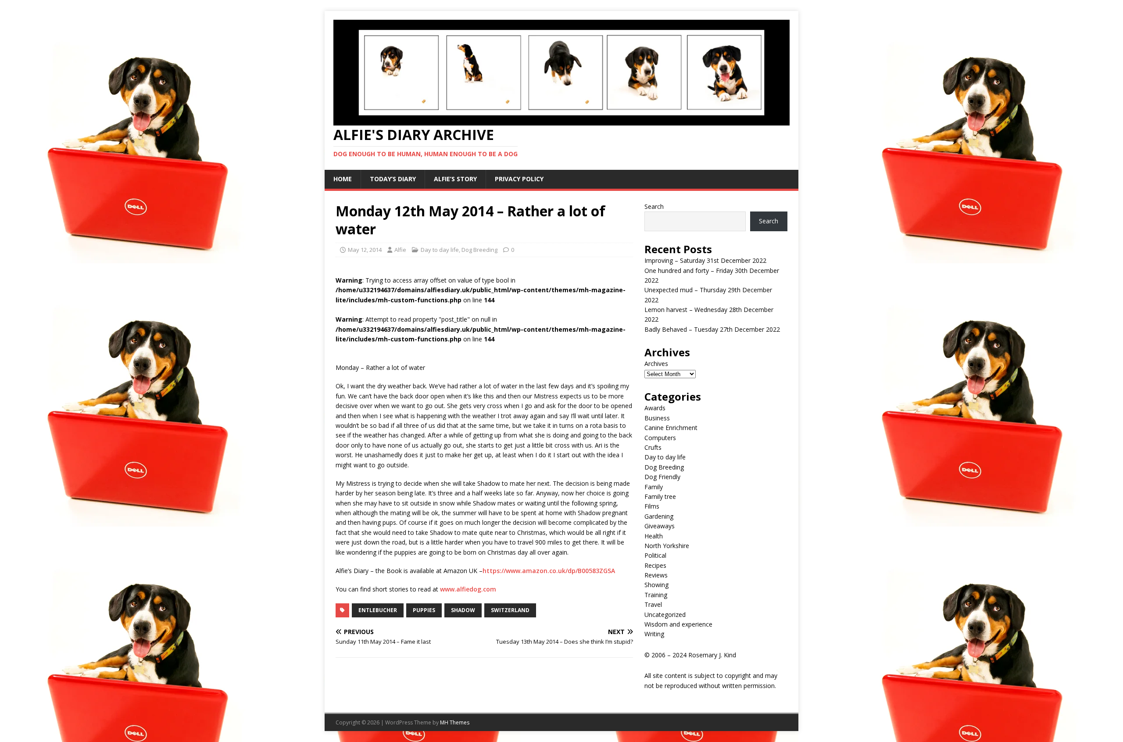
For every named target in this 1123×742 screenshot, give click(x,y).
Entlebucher (377, 610)
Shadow (463, 610)
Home (342, 179)
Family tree (660, 496)
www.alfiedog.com (468, 589)
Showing (656, 585)
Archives (656, 363)
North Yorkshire (666, 545)
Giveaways (659, 526)
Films (651, 506)
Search (654, 206)
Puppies (424, 610)
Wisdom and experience (678, 624)
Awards (654, 408)
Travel (653, 604)
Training (655, 595)
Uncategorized (665, 614)
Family (653, 487)
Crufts (653, 447)
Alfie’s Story (455, 179)
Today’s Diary (393, 179)
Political (655, 555)
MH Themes (454, 722)
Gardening (658, 516)
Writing (654, 634)
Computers (660, 438)
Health (653, 536)
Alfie (400, 250)
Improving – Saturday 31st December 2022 (705, 260)
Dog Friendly (662, 477)
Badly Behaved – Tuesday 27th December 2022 (712, 329)
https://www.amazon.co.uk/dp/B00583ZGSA (549, 570)
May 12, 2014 (365, 250)
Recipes (655, 565)
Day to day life (440, 250)
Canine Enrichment (670, 427)
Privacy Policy (519, 179)
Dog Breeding (479, 250)
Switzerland (510, 610)
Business (657, 418)
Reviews (656, 575)
